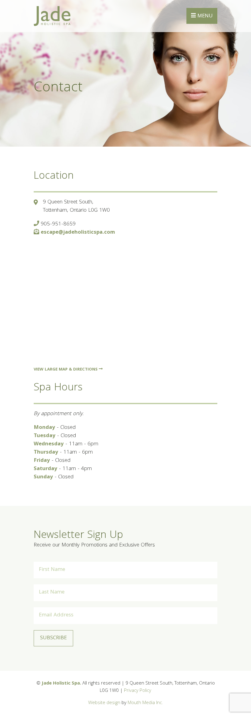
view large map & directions (66, 369)
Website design (104, 703)
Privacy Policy (137, 691)
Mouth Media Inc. (145, 703)
